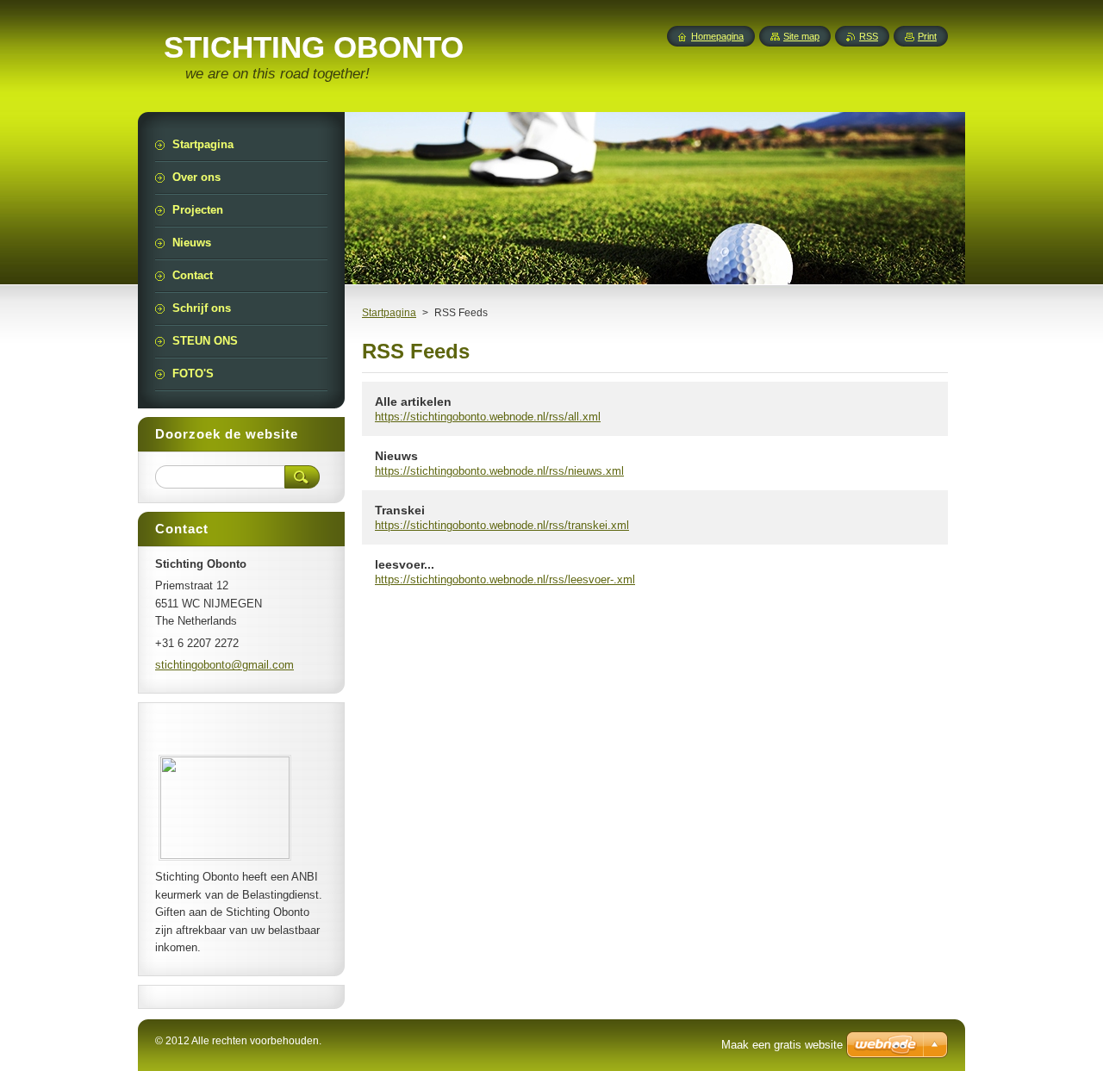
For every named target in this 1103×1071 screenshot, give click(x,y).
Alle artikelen (413, 401)
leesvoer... (404, 564)
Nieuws (396, 456)
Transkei (400, 510)
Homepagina (717, 36)
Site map (801, 36)
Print (927, 36)
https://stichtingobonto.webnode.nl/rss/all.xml (488, 416)
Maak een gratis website (782, 1044)
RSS (868, 36)
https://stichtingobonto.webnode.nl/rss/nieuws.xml (499, 470)
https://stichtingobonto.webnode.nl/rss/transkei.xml (502, 525)
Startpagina (389, 313)
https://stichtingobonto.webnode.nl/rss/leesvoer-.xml (505, 579)
